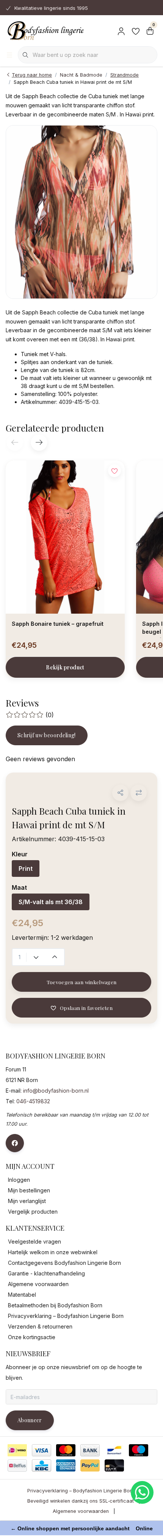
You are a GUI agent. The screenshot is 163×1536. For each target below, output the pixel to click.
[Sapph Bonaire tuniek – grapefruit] (65, 537)
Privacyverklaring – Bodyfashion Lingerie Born (80, 1491)
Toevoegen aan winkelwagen (82, 981)
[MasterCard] (65, 1450)
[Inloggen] (121, 30)
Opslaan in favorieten (86, 1007)
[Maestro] (138, 1450)
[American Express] (65, 1465)
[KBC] (41, 1465)
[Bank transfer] (90, 1450)
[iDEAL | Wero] (17, 1450)
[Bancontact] (114, 1450)
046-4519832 (33, 1101)
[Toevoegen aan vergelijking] (138, 793)
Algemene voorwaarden (81, 1511)
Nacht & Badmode (81, 75)
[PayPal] (90, 1465)
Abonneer (29, 1420)
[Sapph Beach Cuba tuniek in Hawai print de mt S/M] (81, 212)
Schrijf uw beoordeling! (46, 735)
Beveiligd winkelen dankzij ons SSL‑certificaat (80, 1501)
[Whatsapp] (142, 1492)
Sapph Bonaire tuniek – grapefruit (57, 623)
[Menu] (9, 55)
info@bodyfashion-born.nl (56, 1090)
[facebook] (15, 1143)
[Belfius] (17, 1465)
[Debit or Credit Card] (114, 1465)
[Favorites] (136, 30)
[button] (120, 793)
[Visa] (41, 1450)
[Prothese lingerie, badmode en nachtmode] (44, 30)
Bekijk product (65, 667)
